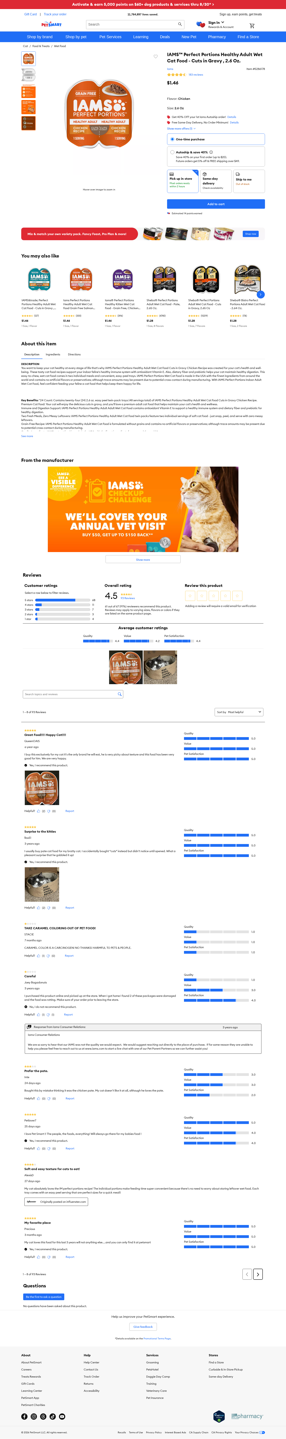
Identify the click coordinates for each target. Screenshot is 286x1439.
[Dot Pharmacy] (247, 1416)
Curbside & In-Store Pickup (226, 1369)
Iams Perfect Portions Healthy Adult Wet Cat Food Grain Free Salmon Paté (78, 304)
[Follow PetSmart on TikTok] (53, 1416)
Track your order (55, 14)
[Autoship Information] (211, 152)
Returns (88, 1383)
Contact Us (91, 1369)
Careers (26, 1369)
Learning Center (31, 1391)
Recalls (122, 1432)
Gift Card (30, 14)
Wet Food (60, 46)
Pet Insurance (155, 1398)
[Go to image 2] (28, 75)
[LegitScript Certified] (219, 1416)
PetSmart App (30, 1398)
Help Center (91, 1362)
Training (151, 1383)
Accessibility (91, 1391)
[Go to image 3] (28, 91)
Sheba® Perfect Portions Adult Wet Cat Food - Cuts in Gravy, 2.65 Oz (204, 304)
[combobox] (135, 24)
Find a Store (216, 1362)
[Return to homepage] (52, 24)
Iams (170, 69)
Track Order (91, 1376)
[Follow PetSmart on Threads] (43, 1416)
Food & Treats (41, 46)
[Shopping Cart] (257, 26)
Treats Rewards (31, 1376)
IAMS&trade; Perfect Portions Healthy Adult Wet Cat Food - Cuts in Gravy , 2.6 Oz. (39, 304)
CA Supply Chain (198, 1432)
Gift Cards (27, 1383)
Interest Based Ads (175, 1432)
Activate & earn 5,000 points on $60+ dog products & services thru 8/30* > (143, 4)
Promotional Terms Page (157, 1338)
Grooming (152, 1362)
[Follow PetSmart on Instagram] (34, 1416)
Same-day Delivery (221, 1376)
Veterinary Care (156, 1391)
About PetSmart (31, 1362)
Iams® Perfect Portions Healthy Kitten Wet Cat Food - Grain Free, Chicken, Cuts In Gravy (122, 304)
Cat (25, 46)
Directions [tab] (74, 354)
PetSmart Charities (33, 1405)
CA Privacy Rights (222, 1432)
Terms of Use (136, 1432)
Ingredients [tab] (53, 354)
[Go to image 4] (28, 107)
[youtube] (62, 1416)
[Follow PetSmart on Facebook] (24, 1416)
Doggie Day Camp (158, 1376)
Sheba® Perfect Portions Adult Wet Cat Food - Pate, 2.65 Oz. (163, 304)
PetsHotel (152, 1369)
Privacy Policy (154, 1432)
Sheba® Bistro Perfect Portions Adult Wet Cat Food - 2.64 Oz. (247, 304)
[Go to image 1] (28, 58)
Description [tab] (31, 354)
